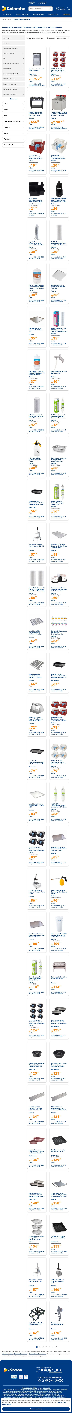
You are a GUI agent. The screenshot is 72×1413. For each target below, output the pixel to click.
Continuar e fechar (36, 1409)
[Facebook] (44, 1381)
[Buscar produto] (50, 9)
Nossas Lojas (32, 2)
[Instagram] (39, 1381)
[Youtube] (52, 1381)
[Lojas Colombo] (14, 8)
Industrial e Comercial (22, 19)
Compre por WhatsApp (43, 2)
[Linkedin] (48, 1381)
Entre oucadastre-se (62, 8)
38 (56, 1347)
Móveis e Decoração (20, 1354)
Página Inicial (6, 19)
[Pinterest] (57, 1381)
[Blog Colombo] (61, 1381)
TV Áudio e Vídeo (8, 1354)
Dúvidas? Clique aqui (55, 1372)
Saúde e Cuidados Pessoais (37, 1354)
